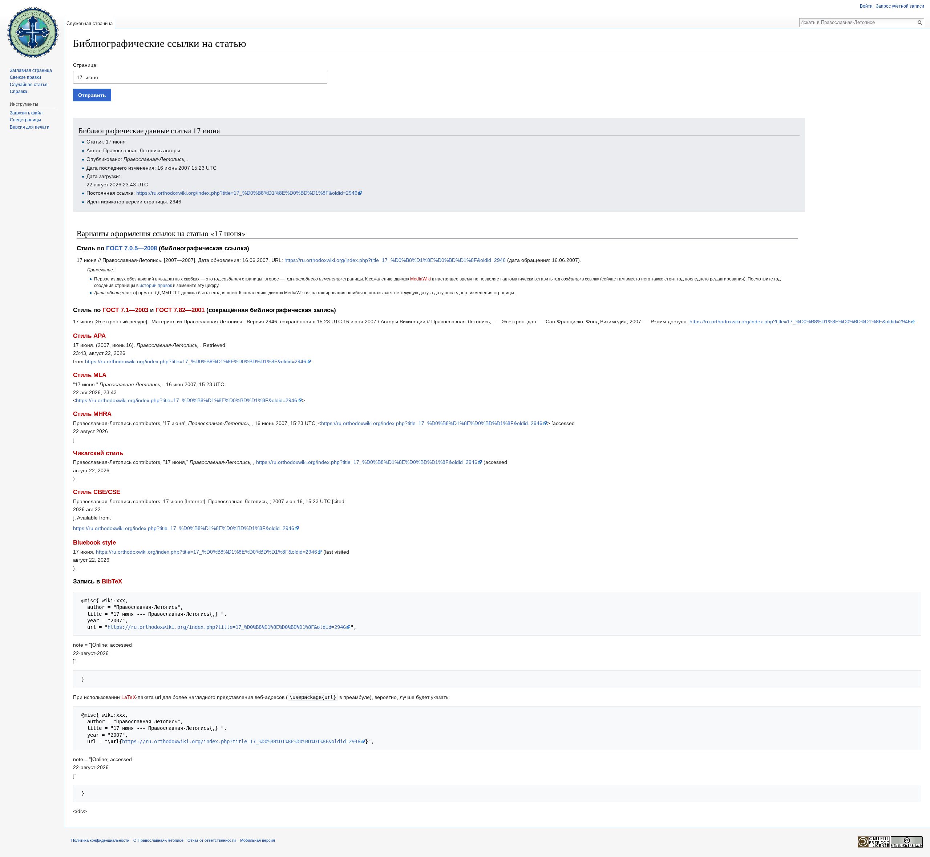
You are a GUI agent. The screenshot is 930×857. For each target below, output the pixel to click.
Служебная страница (89, 23)
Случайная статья (29, 84)
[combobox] (200, 77)
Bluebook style (94, 542)
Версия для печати (29, 127)
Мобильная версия (257, 840)
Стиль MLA (89, 375)
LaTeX (128, 697)
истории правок (156, 285)
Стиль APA (89, 335)
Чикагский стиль (98, 453)
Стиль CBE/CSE (96, 492)
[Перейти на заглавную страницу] (32, 29)
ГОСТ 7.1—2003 (125, 310)
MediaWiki (420, 278)
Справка (18, 91)
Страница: (85, 65)
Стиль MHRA (92, 414)
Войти (866, 6)
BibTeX (112, 581)
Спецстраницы (25, 119)
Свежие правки (25, 77)
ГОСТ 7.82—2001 (180, 310)
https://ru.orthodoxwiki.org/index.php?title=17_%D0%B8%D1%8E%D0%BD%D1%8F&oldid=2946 (246, 193)
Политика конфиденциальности (100, 840)
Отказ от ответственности (211, 840)
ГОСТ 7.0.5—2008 (131, 248)
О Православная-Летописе (158, 840)
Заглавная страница (31, 70)
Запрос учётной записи (900, 6)
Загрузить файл (26, 113)
